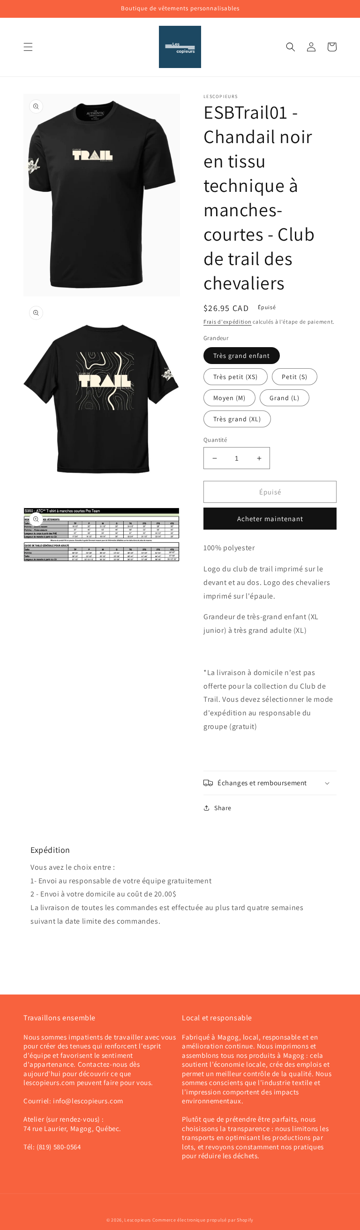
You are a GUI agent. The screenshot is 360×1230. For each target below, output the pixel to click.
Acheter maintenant (270, 518)
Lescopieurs (137, 1220)
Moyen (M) (229, 398)
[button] (28, 47)
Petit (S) (295, 376)
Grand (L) (285, 398)
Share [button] (223, 808)
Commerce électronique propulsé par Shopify (203, 1220)
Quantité (215, 440)
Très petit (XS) (235, 376)
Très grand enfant (241, 355)
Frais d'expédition (227, 321)
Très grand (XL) (237, 419)
